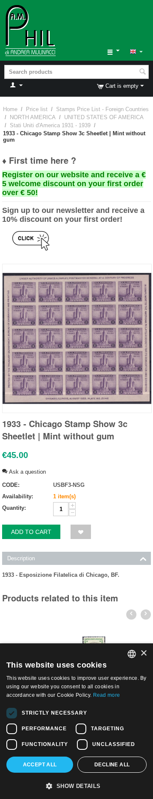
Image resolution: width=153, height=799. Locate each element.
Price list (37, 109)
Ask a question (26, 472)
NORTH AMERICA (33, 117)
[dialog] (76, 721)
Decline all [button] (112, 765)
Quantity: (14, 508)
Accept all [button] (40, 765)
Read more (106, 695)
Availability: (17, 496)
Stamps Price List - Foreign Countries (102, 109)
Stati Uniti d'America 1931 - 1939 (50, 125)
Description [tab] (21, 558)
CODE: (11, 485)
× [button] (143, 653)
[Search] (142, 72)
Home (10, 109)
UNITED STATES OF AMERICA (104, 117)
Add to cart (31, 531)
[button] (76, 785)
